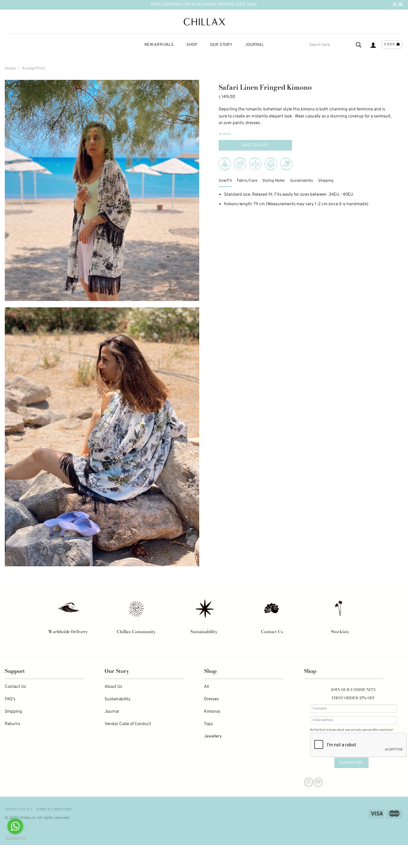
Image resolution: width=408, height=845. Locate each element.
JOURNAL (254, 44)
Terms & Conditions (54, 809)
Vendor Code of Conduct (128, 724)
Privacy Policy (18, 809)
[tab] (225, 181)
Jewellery (213, 736)
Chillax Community (136, 631)
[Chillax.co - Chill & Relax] (204, 21)
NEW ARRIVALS (159, 44)
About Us (113, 686)
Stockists (340, 631)
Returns (12, 724)
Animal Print (33, 68)
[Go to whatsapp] (15, 826)
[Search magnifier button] (358, 44)
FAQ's (10, 699)
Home (10, 68)
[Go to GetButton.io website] (15, 838)
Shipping (13, 711)
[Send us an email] (400, 4)
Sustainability (203, 631)
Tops (208, 724)
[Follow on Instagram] (395, 4)
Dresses (211, 699)
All (206, 686)
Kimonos (212, 711)
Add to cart (255, 145)
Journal (112, 711)
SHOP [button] (191, 44)
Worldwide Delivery (68, 631)
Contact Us (272, 631)
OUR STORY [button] (221, 44)
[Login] (373, 45)
